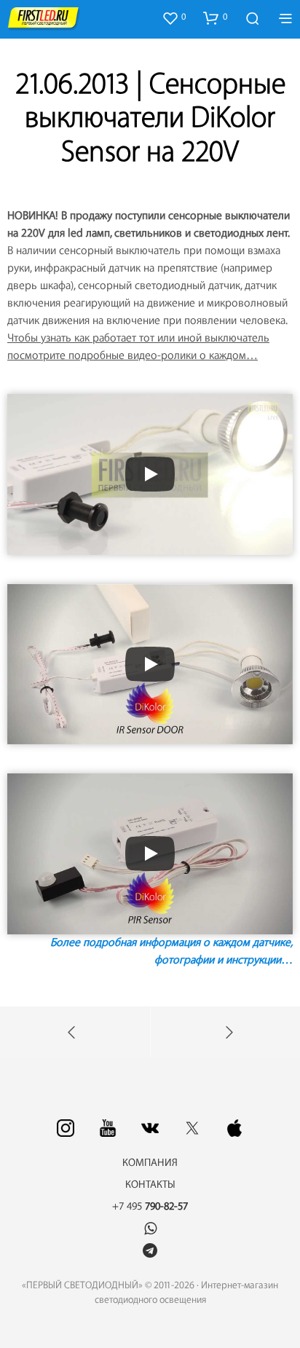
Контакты (150, 1185)
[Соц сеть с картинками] (65, 1128)
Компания (150, 1163)
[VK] (150, 1128)
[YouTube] (108, 1128)
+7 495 (150, 1207)
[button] (174, 17)
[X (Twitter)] (192, 1128)
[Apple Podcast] (234, 1128)
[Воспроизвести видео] (150, 474)
